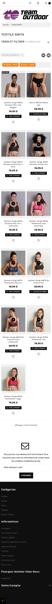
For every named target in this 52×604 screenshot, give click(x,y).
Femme (4, 501)
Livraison (5, 551)
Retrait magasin (7, 556)
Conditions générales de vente (13, 542)
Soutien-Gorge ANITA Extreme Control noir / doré (13, 164)
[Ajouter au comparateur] (13, 122)
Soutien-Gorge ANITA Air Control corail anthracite (13, 339)
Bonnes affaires (7, 514)
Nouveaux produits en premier (13, 55)
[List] (48, 55)
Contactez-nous (8, 560)
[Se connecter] (38, 3)
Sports (4, 505)
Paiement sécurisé (9, 547)
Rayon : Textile (28, 65)
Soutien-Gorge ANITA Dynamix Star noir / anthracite (13, 223)
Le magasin (6, 528)
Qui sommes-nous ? (9, 533)
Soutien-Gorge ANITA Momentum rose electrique (39, 223)
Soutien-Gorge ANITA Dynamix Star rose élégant (13, 105)
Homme (4, 496)
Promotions (6, 578)
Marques (4, 510)
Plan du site (6, 565)
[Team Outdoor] (26, 14)
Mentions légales (8, 537)
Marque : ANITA (11, 65)
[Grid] (43, 55)
